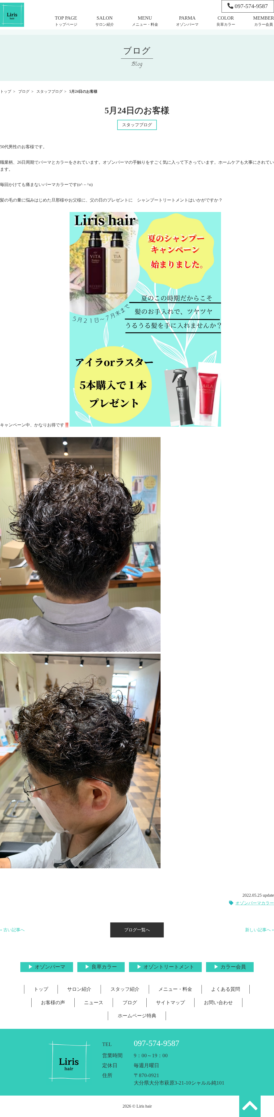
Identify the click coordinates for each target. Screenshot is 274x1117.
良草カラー (225, 24)
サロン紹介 (104, 24)
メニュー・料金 (145, 24)
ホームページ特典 (137, 1015)
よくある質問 (225, 989)
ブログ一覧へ (137, 930)
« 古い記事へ (12, 930)
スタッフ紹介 (125, 989)
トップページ (66, 24)
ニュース (93, 1002)
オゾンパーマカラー (254, 903)
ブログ (23, 92)
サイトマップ (170, 1002)
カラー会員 (263, 24)
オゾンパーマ (187, 24)
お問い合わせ (218, 1002)
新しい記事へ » (259, 930)
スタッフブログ (49, 92)
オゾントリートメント (168, 967)
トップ (5, 92)
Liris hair (144, 1106)
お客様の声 (53, 1002)
